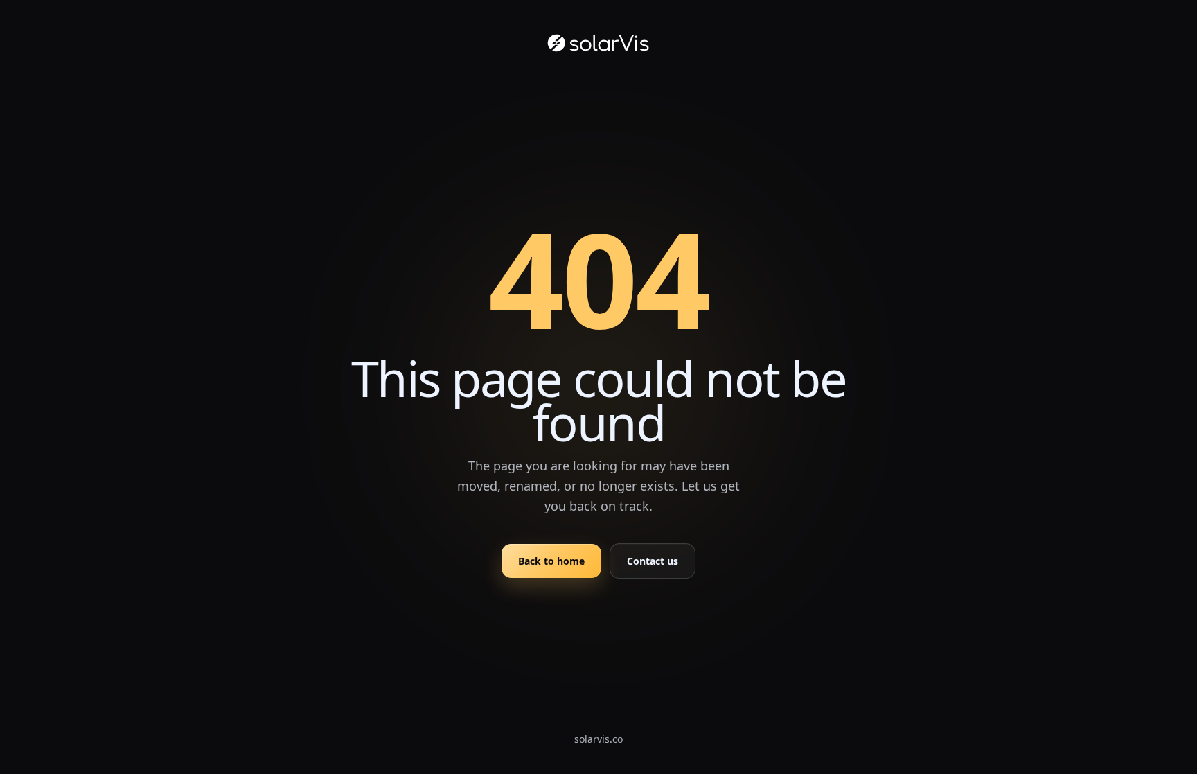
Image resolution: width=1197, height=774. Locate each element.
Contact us (652, 561)
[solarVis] (598, 43)
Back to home (551, 561)
